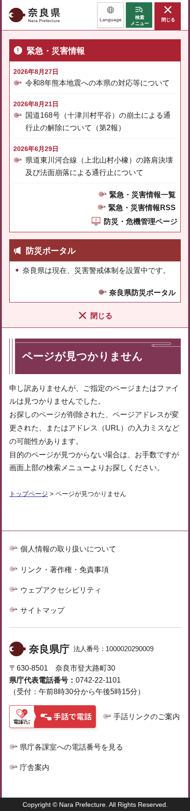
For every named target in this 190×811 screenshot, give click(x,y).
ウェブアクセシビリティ (60, 590)
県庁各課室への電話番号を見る (71, 747)
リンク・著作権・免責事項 (64, 570)
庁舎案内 (34, 767)
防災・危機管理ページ (141, 221)
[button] (110, 15)
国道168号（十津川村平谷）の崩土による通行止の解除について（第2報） (98, 121)
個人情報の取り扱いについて (68, 549)
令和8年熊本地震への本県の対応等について (97, 83)
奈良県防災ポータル (142, 293)
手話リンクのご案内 (146, 716)
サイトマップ (42, 610)
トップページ (28, 493)
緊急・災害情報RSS (142, 208)
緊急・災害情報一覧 (142, 195)
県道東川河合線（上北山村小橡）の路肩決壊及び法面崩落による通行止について (99, 166)
